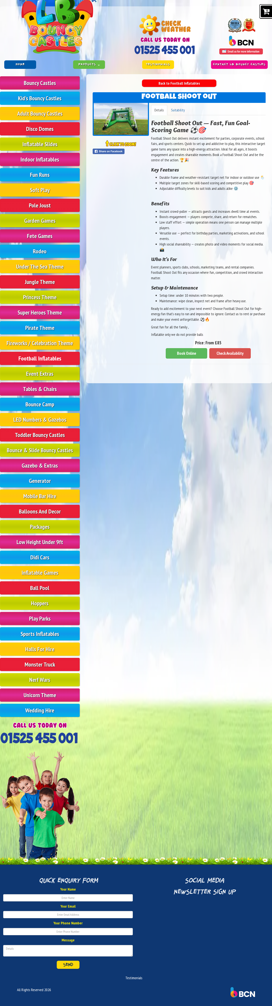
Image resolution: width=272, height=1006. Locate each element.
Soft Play (40, 190)
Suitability (178, 110)
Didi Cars (39, 557)
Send (68, 964)
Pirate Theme (39, 328)
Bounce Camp (40, 404)
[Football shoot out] (121, 119)
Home (20, 64)
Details (159, 110)
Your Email (68, 906)
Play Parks (40, 618)
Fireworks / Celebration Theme (40, 343)
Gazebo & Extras (40, 465)
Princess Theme (40, 297)
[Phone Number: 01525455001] (165, 49)
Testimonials (158, 64)
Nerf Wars (39, 680)
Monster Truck (40, 664)
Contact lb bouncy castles (239, 64)
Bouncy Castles (40, 83)
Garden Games (39, 220)
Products (88, 64)
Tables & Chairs (40, 389)
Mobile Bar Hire (39, 496)
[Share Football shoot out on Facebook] (121, 151)
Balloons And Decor (40, 511)
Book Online (186, 353)
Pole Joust (40, 205)
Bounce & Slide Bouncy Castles (40, 450)
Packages (40, 527)
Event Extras (39, 373)
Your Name (68, 889)
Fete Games (39, 236)
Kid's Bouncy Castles (39, 98)
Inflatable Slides (39, 144)
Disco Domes (40, 129)
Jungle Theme (40, 282)
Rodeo (40, 251)
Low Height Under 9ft (40, 542)
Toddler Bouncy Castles (40, 435)
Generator (40, 481)
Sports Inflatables (40, 634)
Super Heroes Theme (40, 312)
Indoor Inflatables (39, 159)
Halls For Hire (39, 649)
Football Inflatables (39, 358)
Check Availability (230, 353)
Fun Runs (40, 175)
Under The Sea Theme (40, 266)
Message (68, 940)
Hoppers (39, 603)
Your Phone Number (68, 923)
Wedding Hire (39, 710)
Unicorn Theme (40, 695)
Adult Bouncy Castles (39, 113)
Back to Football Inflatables (179, 83)
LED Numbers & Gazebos (39, 419)
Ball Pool (39, 588)
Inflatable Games (39, 572)
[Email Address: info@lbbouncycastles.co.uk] (241, 51)
